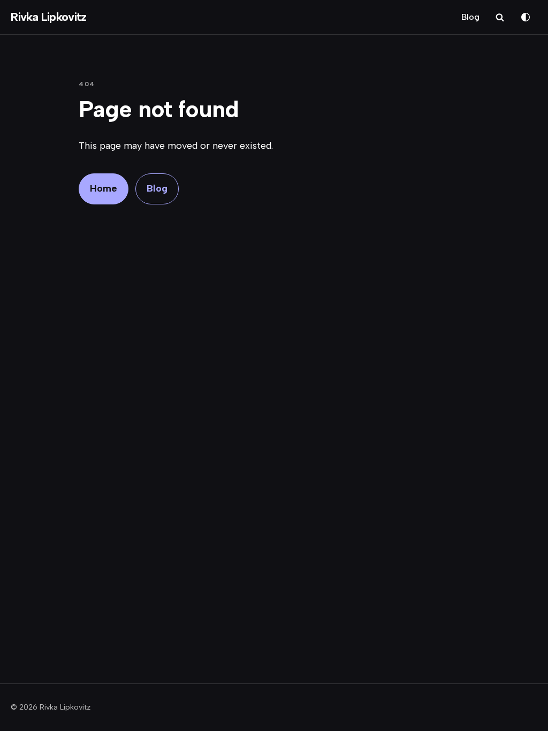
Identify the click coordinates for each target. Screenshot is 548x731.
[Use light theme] (525, 17)
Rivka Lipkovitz (48, 17)
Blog (470, 17)
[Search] (500, 17)
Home (103, 188)
